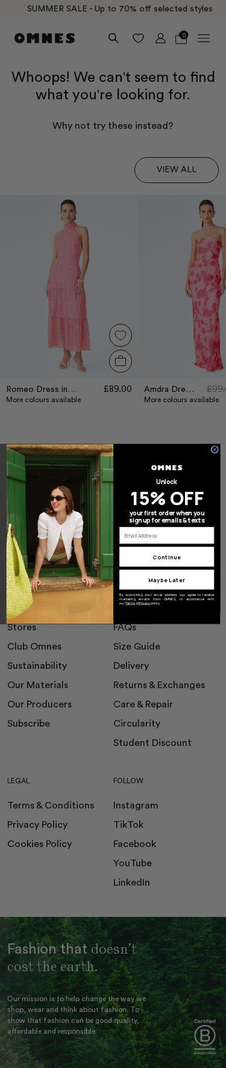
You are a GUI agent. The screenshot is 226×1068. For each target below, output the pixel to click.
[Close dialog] (215, 450)
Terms (130, 603)
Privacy (144, 603)
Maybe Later (166, 579)
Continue (166, 556)
